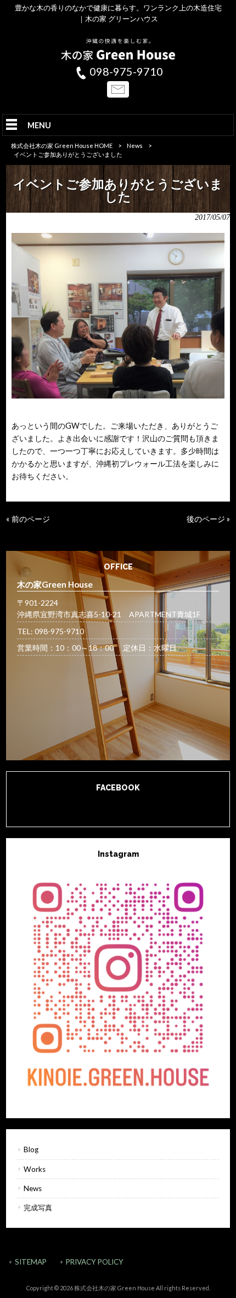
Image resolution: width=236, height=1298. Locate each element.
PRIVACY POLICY (94, 1261)
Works (35, 1169)
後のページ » (208, 518)
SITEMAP (31, 1261)
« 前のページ (28, 518)
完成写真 (38, 1207)
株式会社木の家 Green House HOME (62, 145)
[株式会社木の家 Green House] (118, 57)
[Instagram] (118, 982)
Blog (31, 1149)
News (135, 145)
